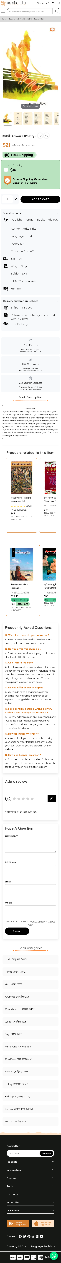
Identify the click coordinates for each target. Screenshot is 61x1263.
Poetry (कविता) (38, 19)
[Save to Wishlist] (40, 136)
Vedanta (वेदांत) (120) (15, 1121)
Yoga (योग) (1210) (13, 1034)
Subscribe (46, 1153)
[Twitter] (24, 1236)
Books (11, 19)
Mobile (9, 902)
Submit (17, 931)
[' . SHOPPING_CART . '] (53, 3)
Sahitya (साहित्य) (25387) (17, 1071)
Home (5, 19)
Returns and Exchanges (26, 315)
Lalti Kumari (20, 509)
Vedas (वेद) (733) (13, 984)
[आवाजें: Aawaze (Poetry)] (7, 119)
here (37, 741)
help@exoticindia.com (19, 728)
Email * (9, 881)
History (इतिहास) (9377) (16, 1084)
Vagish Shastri (21, 592)
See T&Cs (37, 352)
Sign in (40, 3)
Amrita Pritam (30, 228)
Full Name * (11, 862)
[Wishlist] (47, 3)
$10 (13, 170)
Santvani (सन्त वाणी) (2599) (19, 1109)
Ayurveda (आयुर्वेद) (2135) (17, 996)
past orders (16, 745)
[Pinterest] (28, 1236)
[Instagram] (33, 1236)
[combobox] (30, 11)
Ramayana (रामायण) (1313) (18, 1046)
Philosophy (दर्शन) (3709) (17, 1096)
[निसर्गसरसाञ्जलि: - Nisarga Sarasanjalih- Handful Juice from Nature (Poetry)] (21, 579)
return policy (35, 681)
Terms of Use (37, 921)
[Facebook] (20, 1236)
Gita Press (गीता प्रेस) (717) (18, 1059)
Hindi (17, 19)
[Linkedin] (37, 1236)
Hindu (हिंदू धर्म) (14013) (16, 959)
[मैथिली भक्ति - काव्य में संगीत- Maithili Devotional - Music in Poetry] (21, 493)
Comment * (11, 835)
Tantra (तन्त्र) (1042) (15, 971)
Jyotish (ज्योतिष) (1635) (16, 1021)
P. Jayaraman (53, 505)
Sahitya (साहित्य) (27, 19)
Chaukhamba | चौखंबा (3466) (20, 1009)
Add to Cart (40, 199)
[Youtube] (41, 1236)
